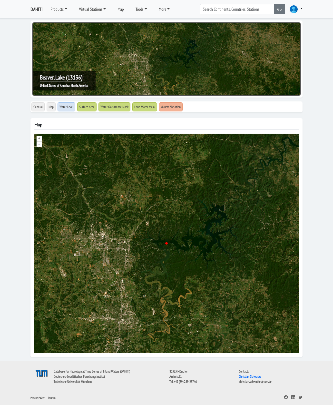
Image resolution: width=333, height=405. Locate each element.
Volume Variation (171, 107)
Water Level (66, 107)
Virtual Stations (90, 9)
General (38, 107)
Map (121, 9)
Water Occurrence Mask (114, 107)
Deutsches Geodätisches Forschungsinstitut (79, 376)
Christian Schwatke (250, 376)
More (162, 9)
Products (57, 9)
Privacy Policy (37, 397)
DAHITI (36, 9)
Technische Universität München (73, 381)
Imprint (51, 397)
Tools (139, 9)
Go (279, 9)
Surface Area (87, 107)
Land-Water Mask (144, 107)
